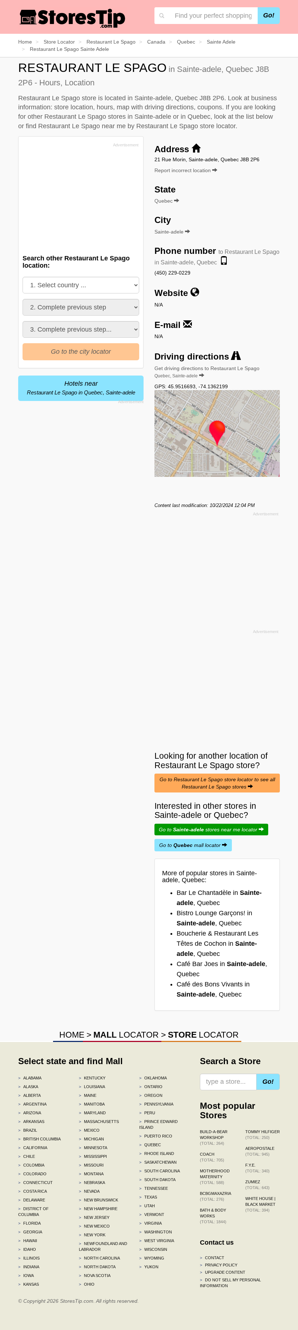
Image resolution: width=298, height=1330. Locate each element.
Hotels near (81, 388)
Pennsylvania (156, 1104)
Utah (147, 1206)
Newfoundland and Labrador (103, 1246)
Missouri (91, 1165)
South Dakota (157, 1179)
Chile (26, 1156)
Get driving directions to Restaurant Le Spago (206, 371)
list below (259, 116)
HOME (71, 1034)
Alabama (29, 1078)
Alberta (29, 1095)
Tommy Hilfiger (262, 1135)
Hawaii (27, 1240)
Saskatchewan (158, 1162)
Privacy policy (218, 1265)
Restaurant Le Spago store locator (185, 126)
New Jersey (94, 1217)
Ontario (150, 1086)
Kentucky (92, 1078)
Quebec (150, 1145)
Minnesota (93, 1147)
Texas (148, 1197)
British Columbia (39, 1139)
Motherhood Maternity (215, 1177)
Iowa (26, 1275)
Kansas (28, 1284)
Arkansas (31, 1121)
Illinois (29, 1258)
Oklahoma (153, 1078)
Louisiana (92, 1086)
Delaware (31, 1200)
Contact (212, 1258)
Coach (212, 1157)
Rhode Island (156, 1153)
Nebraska (92, 1182)
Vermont (151, 1214)
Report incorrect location (183, 170)
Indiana (28, 1267)
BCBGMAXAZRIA (215, 1196)
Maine (87, 1095)
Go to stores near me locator (209, 829)
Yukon (148, 1267)
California (32, 1147)
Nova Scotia (94, 1275)
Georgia (30, 1232)
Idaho (27, 1249)
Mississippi (93, 1156)
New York (92, 1235)
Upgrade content (222, 1272)
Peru (147, 1113)
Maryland (92, 1113)
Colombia (31, 1165)
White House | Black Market (260, 1204)
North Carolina (99, 1258)
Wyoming (151, 1258)
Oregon (150, 1095)
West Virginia (156, 1240)
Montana (91, 1174)
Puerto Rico (155, 1136)
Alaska (28, 1086)
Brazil (27, 1130)
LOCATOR (126, 1034)
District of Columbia (33, 1212)
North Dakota (97, 1267)
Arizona (29, 1113)
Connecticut (35, 1182)
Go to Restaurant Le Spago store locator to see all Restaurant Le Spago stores (217, 783)
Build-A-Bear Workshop (213, 1137)
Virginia (150, 1223)
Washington (155, 1232)
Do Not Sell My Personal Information (230, 1283)
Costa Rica (32, 1191)
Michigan (91, 1139)
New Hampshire (98, 1209)
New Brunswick (98, 1200)
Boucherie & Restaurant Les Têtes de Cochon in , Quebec (217, 943)
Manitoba (92, 1104)
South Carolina (159, 1171)
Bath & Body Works (213, 1216)
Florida (29, 1223)
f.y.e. (257, 1168)
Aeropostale (259, 1151)
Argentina (32, 1104)
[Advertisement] (77, 200)
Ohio (86, 1284)
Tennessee (153, 1188)
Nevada (89, 1191)
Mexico (89, 1130)
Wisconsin (153, 1249)
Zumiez (257, 1185)
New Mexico (94, 1226)
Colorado (32, 1174)
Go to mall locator (190, 845)
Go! (268, 15)
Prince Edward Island (158, 1124)
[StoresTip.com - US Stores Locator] (72, 18)
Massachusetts (99, 1121)
